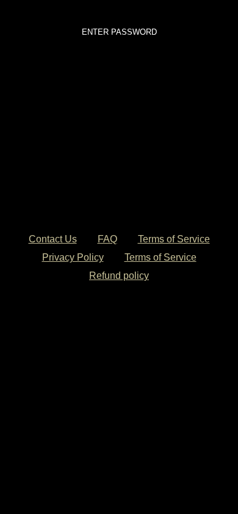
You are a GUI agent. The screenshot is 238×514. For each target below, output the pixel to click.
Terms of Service (174, 239)
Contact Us (53, 239)
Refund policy (119, 275)
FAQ (107, 239)
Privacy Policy (73, 257)
